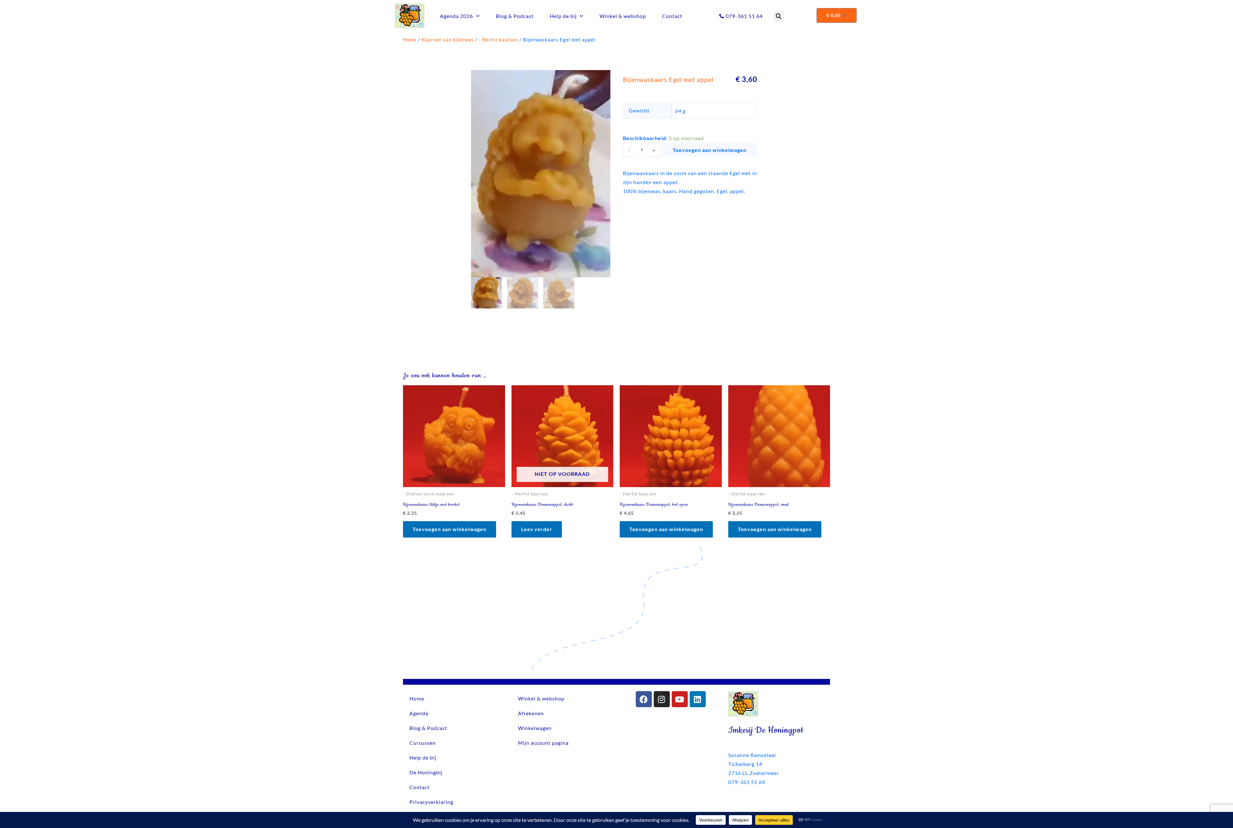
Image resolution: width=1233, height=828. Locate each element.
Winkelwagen (535, 728)
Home (410, 39)
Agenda (418, 713)
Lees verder (536, 529)
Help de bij (563, 16)
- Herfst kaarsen (498, 39)
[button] (779, 16)
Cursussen (422, 743)
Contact (672, 16)
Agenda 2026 (456, 16)
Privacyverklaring (431, 802)
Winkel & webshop (622, 16)
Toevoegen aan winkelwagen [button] (449, 529)
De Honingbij (425, 772)
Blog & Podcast (515, 16)
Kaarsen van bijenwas (448, 39)
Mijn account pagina (543, 743)
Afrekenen (531, 713)
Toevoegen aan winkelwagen (710, 150)
